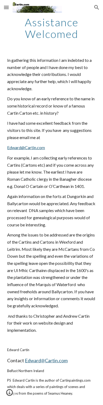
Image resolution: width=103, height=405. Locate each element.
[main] (51, 28)
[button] (6, 7)
